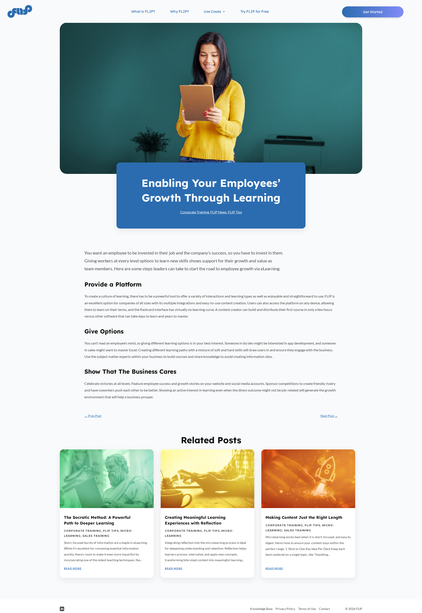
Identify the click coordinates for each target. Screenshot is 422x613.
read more (73, 568)
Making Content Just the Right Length (304, 517)
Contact (324, 609)
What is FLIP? (143, 12)
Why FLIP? (179, 12)
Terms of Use (307, 609)
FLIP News (218, 212)
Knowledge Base (261, 609)
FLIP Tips (235, 212)
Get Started (372, 12)
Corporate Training (194, 212)
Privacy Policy (285, 609)
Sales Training (95, 535)
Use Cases (212, 12)
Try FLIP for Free (254, 12)
